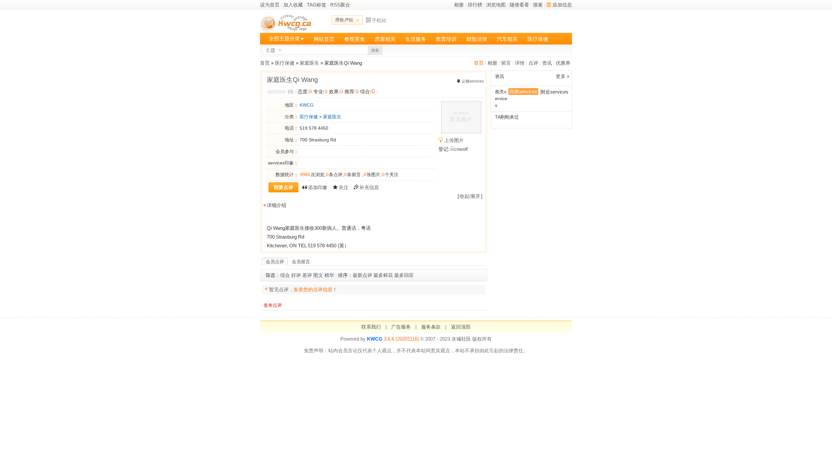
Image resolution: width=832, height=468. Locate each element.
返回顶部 (461, 327)
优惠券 (563, 63)
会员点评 (275, 261)
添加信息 (562, 4)
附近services (554, 92)
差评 (307, 275)
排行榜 (475, 4)
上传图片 (454, 140)
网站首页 (324, 39)
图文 (318, 275)
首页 (479, 63)
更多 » (562, 76)
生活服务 (415, 39)
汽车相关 (507, 39)
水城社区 (461, 339)
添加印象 (318, 187)
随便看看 (519, 4)
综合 (285, 275)
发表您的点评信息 (312, 289)
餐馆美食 (354, 39)
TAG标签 (316, 4)
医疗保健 (537, 39)
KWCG (307, 105)
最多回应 (404, 275)
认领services (473, 81)
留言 (506, 63)
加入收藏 (293, 4)
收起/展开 (470, 196)
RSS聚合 (340, 4)
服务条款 (431, 327)
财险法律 (476, 39)
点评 (533, 63)
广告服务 (401, 327)
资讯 (547, 63)
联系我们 (371, 327)
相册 (459, 4)
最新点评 (362, 275)
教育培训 (446, 39)
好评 (296, 275)
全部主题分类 (284, 38)
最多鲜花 (383, 275)
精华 (329, 275)
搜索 (538, 4)
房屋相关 (385, 39)
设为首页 (270, 4)
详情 (520, 63)
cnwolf (461, 149)
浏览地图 (496, 4)
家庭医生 (309, 63)
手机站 (379, 20)
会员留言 (301, 261)
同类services (523, 91)
